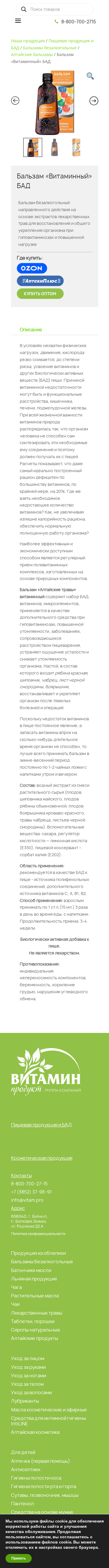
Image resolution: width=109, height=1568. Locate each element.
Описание (31, 329)
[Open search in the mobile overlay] (54, 9)
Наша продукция (28, 40)
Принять (18, 1558)
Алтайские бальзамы (32, 54)
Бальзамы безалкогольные (50, 47)
